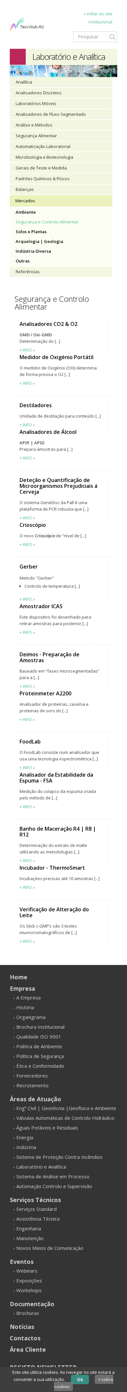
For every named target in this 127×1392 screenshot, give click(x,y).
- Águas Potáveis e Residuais (45, 1127)
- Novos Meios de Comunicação (48, 1248)
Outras (23, 261)
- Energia (23, 1137)
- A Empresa (27, 997)
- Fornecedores (30, 1075)
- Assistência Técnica (36, 1218)
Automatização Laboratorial (43, 146)
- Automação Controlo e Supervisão (52, 1186)
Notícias (22, 1327)
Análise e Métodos (34, 125)
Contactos (25, 1338)
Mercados (25, 201)
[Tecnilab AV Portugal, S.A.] (27, 24)
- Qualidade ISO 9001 (37, 1036)
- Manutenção (28, 1238)
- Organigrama (29, 1017)
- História (23, 1007)
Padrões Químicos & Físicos (43, 178)
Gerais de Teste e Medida (41, 168)
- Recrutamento (31, 1085)
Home (18, 977)
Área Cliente (28, 1349)
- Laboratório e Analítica (39, 1166)
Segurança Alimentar (36, 136)
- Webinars (25, 1270)
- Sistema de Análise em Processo (51, 1176)
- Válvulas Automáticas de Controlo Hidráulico (63, 1118)
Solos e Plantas (31, 231)
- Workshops (27, 1290)
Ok (80, 1379)
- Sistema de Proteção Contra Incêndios (58, 1157)
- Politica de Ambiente (37, 1046)
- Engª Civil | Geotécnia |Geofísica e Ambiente (64, 1108)
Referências (28, 271)
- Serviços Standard (35, 1209)
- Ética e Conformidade (38, 1066)
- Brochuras (26, 1313)
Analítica (24, 82)
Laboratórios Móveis (36, 103)
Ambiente (26, 212)
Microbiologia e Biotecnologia (44, 157)
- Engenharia (27, 1228)
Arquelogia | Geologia (39, 241)
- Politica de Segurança (38, 1056)
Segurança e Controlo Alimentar (47, 222)
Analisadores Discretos (39, 93)
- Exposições (27, 1280)
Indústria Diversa (33, 251)
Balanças (25, 189)
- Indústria (24, 1147)
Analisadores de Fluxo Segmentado (51, 114)
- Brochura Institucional (38, 1027)
